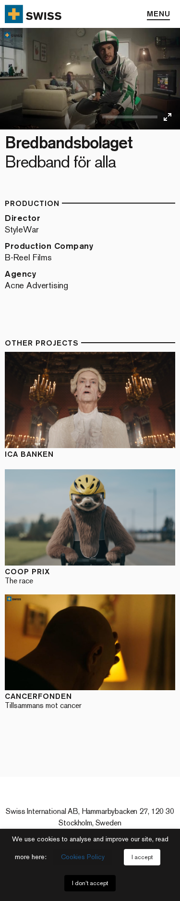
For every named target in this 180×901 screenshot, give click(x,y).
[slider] (129, 117)
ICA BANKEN (29, 454)
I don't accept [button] (90, 883)
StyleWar (22, 229)
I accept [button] (142, 857)
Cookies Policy (83, 857)
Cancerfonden (43, 700)
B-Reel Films (28, 257)
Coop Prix (27, 576)
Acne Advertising (36, 285)
